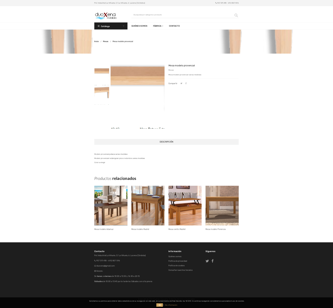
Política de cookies (176, 266)
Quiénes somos (139, 26)
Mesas (105, 41)
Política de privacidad (177, 261)
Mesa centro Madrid (176, 229)
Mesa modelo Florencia (216, 229)
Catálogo (105, 26)
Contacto (174, 26)
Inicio (96, 41)
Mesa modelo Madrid (140, 229)
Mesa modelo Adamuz (104, 229)
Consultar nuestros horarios (180, 270)
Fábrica (157, 26)
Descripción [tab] (166, 142)
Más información (171, 305)
